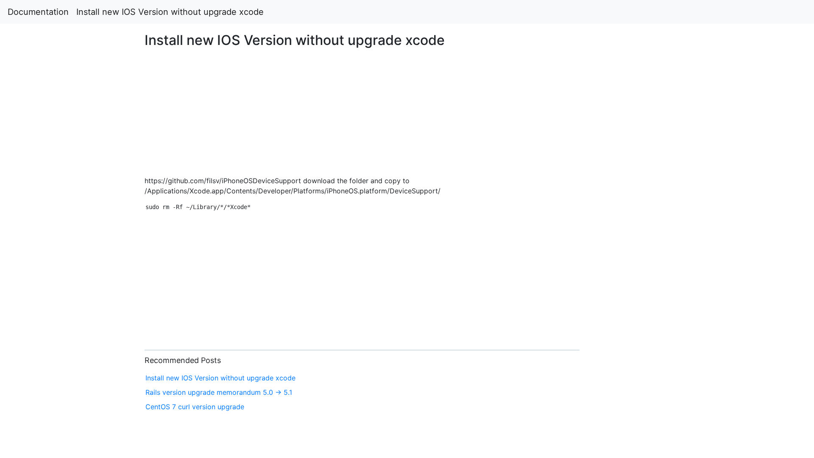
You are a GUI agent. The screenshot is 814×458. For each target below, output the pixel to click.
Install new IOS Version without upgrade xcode (170, 12)
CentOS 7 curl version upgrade (194, 406)
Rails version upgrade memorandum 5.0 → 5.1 (218, 392)
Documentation (38, 12)
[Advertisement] (659, 151)
